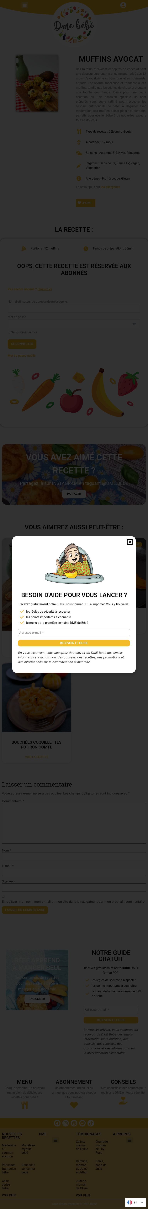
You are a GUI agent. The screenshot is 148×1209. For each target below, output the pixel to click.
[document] (74, 604)
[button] (130, 542)
